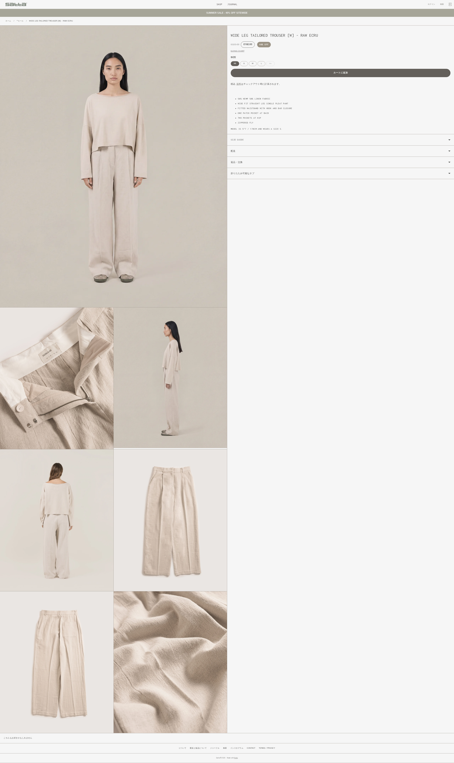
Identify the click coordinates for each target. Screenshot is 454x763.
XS (235, 63)
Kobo (236, 758)
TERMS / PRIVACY (267, 748)
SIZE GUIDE (237, 139)
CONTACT (251, 748)
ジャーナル (215, 748)
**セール (20, 21)
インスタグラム (236, 748)
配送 (233, 151)
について (182, 748)
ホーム (8, 21)
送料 (238, 84)
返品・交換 (237, 162)
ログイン (431, 4)
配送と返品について (198, 748)
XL (271, 64)
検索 (442, 4)
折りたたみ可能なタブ (242, 173)
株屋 (225, 748)
